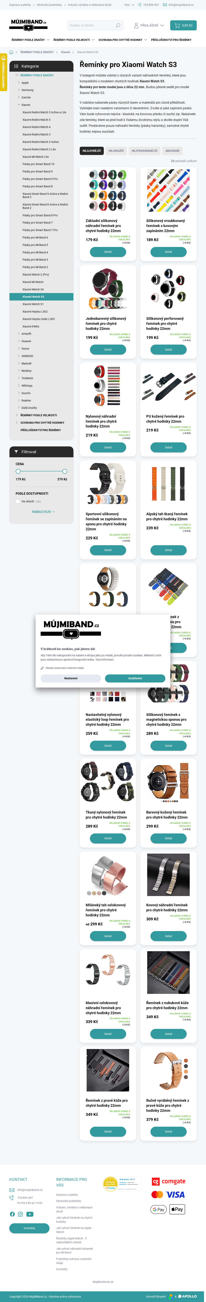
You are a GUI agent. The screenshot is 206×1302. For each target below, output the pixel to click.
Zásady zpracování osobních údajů (65, 668)
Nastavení (70, 678)
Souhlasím (135, 678)
